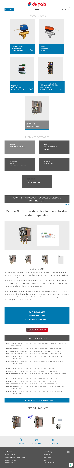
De (68, 10)
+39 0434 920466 (21, 443)
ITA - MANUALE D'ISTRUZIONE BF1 (37, 319)
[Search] (68, 7)
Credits (45, 460)
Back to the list (64, 205)
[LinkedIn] (68, 452)
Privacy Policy (47, 455)
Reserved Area (9, 9)
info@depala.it (36, 443)
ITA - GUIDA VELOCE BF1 (37, 315)
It (62, 10)
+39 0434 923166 (10, 463)
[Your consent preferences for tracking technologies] (71, 465)
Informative (47, 457)
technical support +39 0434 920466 (37, 400)
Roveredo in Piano (53, 443)
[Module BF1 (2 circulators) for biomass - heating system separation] (26, 235)
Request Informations (37, 329)
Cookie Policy (47, 452)
